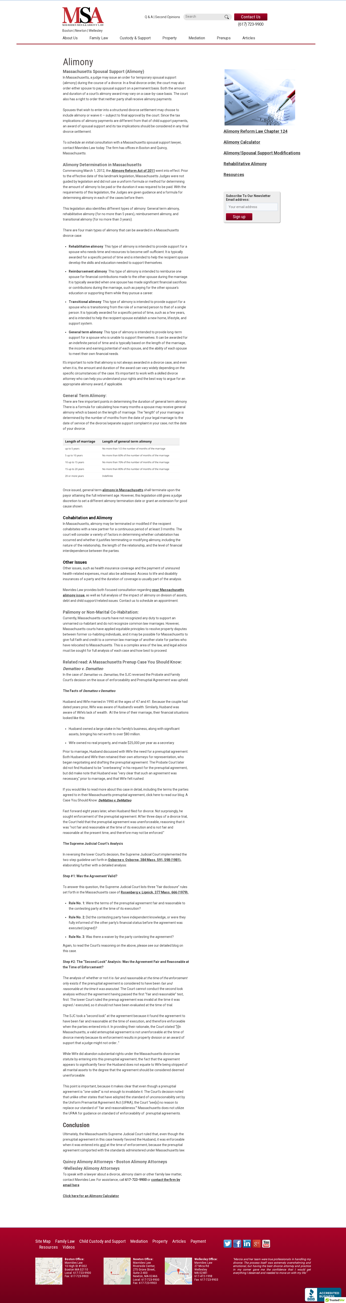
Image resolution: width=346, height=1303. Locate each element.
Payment (198, 1241)
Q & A (149, 17)
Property (169, 38)
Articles (248, 38)
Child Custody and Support (102, 1241)
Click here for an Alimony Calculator (91, 1196)
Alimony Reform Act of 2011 (133, 171)
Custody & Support (135, 38)
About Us (70, 38)
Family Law (98, 38)
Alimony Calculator (242, 142)
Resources (234, 174)
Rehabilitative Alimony (245, 163)
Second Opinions (167, 17)
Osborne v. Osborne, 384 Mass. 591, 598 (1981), (144, 860)
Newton (81, 30)
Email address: (237, 199)
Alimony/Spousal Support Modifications (262, 153)
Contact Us (251, 17)
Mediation (197, 38)
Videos (69, 1247)
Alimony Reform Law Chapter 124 (255, 131)
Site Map (43, 1241)
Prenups (224, 38)
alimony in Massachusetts (122, 490)
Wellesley (96, 30)
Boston (67, 30)
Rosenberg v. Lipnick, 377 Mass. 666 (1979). (155, 892)
